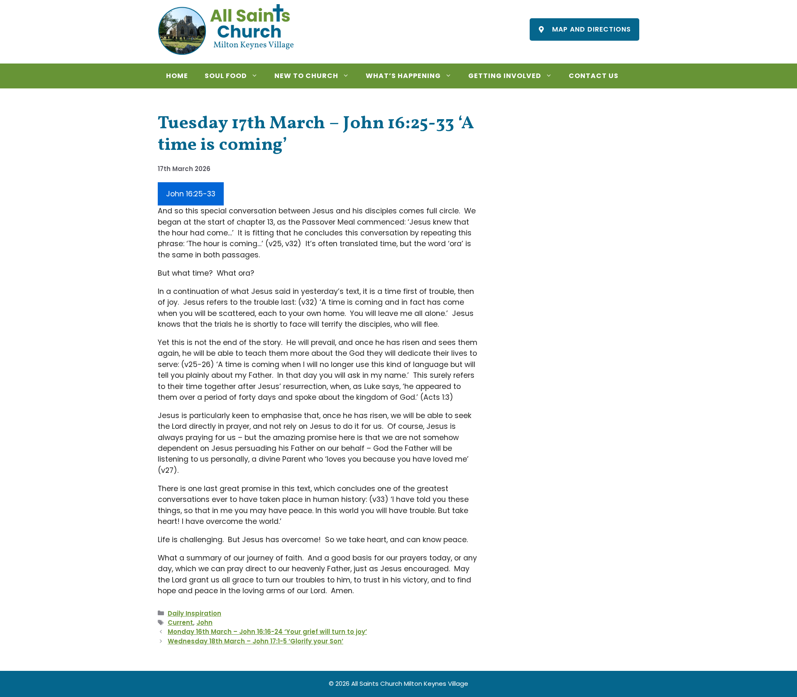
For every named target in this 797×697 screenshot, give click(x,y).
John (204, 622)
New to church (306, 76)
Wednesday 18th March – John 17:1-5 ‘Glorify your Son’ (255, 641)
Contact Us (594, 76)
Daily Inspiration (194, 613)
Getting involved (504, 76)
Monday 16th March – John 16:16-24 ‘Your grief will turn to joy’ (267, 631)
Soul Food (226, 76)
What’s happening (403, 76)
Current (180, 622)
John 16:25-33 (190, 194)
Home (177, 76)
